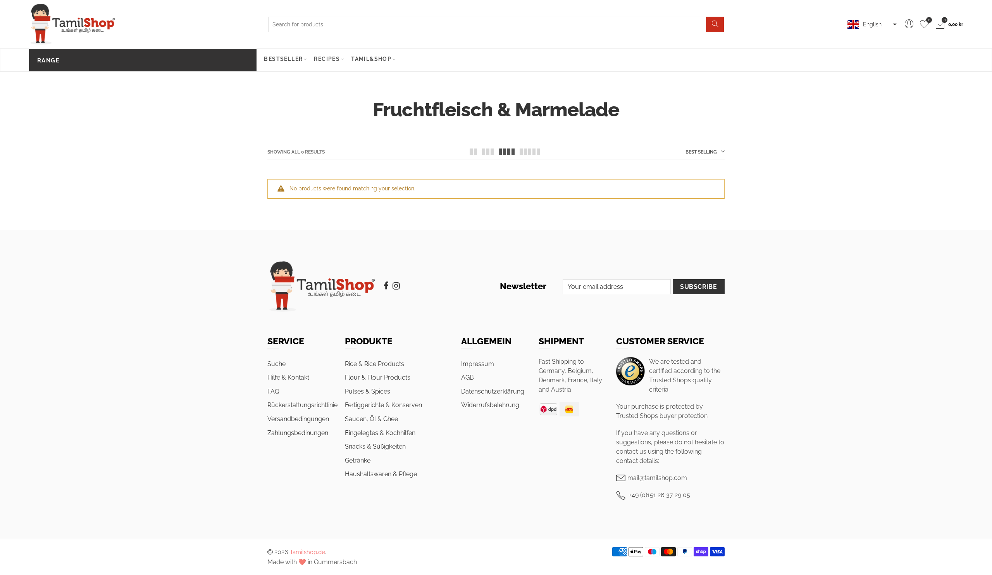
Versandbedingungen (298, 419)
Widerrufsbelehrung (490, 405)
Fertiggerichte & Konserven (383, 405)
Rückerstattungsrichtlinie (302, 405)
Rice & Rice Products (374, 364)
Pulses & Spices (367, 391)
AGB (467, 377)
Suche (276, 364)
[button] (871, 24)
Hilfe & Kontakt (288, 377)
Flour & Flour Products (377, 377)
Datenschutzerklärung (492, 391)
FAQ (273, 391)
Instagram (396, 285)
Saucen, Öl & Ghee (371, 419)
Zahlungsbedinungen (297, 433)
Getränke (357, 460)
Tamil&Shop (371, 59)
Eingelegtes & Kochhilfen (380, 433)
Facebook (386, 285)
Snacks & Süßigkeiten (375, 446)
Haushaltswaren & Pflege (381, 474)
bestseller (283, 59)
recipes (327, 59)
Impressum (477, 364)
